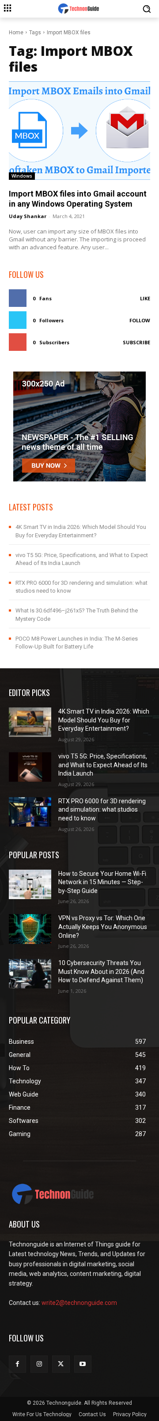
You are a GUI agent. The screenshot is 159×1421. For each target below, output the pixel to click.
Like (145, 298)
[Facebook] (17, 1364)
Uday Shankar (27, 216)
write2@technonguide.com (79, 1302)
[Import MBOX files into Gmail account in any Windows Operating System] (79, 130)
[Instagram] (39, 1364)
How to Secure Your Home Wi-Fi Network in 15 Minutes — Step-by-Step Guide (102, 882)
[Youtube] (82, 1364)
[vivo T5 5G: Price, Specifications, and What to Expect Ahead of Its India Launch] (30, 767)
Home (16, 32)
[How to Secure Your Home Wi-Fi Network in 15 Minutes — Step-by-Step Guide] (30, 884)
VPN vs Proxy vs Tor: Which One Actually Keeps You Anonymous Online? (102, 927)
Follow (139, 320)
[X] (60, 1364)
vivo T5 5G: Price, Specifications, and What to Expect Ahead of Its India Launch (103, 765)
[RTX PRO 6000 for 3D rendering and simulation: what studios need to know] (30, 812)
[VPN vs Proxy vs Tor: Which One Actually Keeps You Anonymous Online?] (30, 929)
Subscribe (136, 342)
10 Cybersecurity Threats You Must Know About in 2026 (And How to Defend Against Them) (101, 971)
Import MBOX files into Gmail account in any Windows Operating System (78, 198)
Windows (21, 176)
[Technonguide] (79, 9)
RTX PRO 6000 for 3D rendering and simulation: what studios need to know (102, 810)
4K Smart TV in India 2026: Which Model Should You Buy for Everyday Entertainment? (103, 720)
